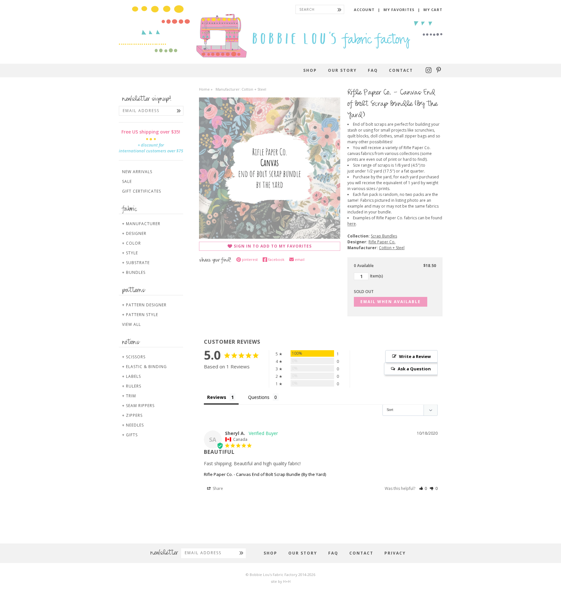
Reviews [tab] (216, 397)
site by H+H (281, 581)
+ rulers (131, 386)
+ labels (131, 376)
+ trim (129, 396)
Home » (206, 89)
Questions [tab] (258, 397)
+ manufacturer (141, 223)
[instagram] (429, 71)
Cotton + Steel (392, 247)
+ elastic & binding (144, 366)
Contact (401, 70)
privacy (395, 553)
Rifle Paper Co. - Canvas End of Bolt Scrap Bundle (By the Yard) (265, 474)
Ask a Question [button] (414, 369)
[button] (423, 488)
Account (364, 9)
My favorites (399, 9)
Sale (127, 181)
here (351, 223)
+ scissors (133, 357)
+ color (131, 243)
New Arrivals (137, 171)
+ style (130, 253)
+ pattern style (140, 314)
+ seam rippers (138, 405)
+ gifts (130, 435)
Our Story (342, 70)
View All (131, 324)
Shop (310, 70)
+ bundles (133, 272)
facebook (276, 259)
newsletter (164, 553)
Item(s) (376, 276)
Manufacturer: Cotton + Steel (241, 89)
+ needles (133, 425)
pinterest (250, 259)
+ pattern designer (144, 305)
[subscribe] (178, 110)
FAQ (373, 70)
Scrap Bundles (384, 236)
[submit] (339, 9)
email (300, 259)
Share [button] (217, 488)
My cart (433, 9)
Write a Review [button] (415, 356)
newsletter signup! (146, 99)
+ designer (134, 233)
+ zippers (132, 415)
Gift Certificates (141, 191)
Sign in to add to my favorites (273, 246)
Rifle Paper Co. (381, 242)
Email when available (390, 301)
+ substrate (136, 262)
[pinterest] (438, 71)
